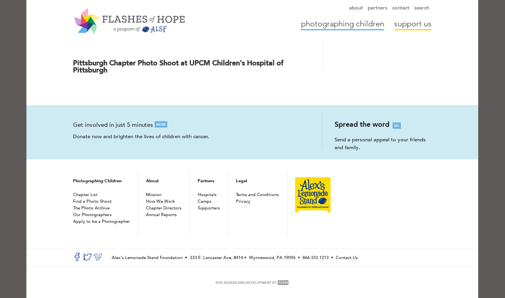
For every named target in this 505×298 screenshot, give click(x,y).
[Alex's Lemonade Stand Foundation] (313, 210)
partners (377, 7)
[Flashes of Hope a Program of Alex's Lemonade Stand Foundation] (129, 21)
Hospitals (207, 194)
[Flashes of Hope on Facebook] (77, 259)
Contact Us (347, 257)
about (356, 7)
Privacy (243, 201)
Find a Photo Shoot (92, 201)
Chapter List (85, 194)
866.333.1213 (316, 257)
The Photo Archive (91, 208)
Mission (153, 194)
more (161, 124)
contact (401, 7)
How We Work (160, 201)
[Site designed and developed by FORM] (252, 284)
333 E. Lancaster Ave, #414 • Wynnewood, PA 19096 (243, 257)
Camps (204, 201)
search (421, 7)
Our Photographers (92, 214)
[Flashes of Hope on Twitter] (87, 259)
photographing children (342, 24)
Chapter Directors (163, 208)
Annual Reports (161, 214)
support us (413, 24)
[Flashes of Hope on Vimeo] (98, 259)
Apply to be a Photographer (101, 221)
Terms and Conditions (257, 194)
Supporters (209, 208)
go (396, 126)
